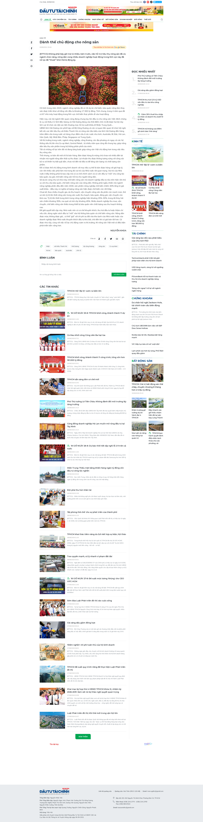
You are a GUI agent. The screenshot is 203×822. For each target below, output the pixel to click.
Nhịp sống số (98, 19)
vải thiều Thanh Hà (60, 246)
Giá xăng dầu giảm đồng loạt (81, 623)
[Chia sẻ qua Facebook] (31, 48)
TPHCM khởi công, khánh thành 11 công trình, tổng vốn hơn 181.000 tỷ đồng (96, 358)
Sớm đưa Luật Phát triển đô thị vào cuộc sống (89, 601)
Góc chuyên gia (59, 19)
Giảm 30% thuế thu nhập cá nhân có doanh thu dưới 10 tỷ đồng (150, 116)
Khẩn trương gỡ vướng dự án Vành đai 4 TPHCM (138, 414)
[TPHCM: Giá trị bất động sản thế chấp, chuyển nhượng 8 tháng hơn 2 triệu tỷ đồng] (147, 373)
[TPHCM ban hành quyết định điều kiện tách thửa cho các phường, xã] (156, 426)
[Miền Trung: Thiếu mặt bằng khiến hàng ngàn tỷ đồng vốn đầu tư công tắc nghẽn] (52, 475)
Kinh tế (48, 19)
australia (69, 250)
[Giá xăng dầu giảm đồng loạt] (52, 629)
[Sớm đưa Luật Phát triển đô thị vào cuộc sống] (52, 607)
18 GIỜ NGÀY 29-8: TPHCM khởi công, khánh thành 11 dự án (96, 314)
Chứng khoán (84, 19)
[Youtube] (148, 2)
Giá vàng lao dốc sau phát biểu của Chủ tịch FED (147, 239)
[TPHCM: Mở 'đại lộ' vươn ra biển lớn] (52, 298)
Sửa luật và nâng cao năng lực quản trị (139, 435)
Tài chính (72, 19)
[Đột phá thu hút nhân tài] (52, 497)
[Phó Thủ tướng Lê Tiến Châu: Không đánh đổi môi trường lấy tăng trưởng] (52, 408)
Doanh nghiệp (126, 19)
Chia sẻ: (93, 238)
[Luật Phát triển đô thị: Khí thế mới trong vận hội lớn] (52, 720)
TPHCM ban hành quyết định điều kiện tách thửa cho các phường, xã (156, 438)
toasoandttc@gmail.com (126, 807)
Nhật (47, 246)
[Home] (41, 19)
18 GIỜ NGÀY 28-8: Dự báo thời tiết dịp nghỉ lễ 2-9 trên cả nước (96, 447)
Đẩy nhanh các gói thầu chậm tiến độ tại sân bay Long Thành (156, 414)
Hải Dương (75, 246)
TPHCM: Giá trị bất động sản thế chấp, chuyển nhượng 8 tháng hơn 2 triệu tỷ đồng (147, 387)
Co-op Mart (113, 246)
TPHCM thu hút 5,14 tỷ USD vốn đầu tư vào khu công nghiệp (149, 102)
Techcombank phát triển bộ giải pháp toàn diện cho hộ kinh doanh (147, 259)
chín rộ (78, 250)
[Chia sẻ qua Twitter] (31, 54)
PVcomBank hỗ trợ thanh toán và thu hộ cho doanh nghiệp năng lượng (146, 279)
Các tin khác (49, 286)
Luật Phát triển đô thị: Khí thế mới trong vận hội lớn (92, 713)
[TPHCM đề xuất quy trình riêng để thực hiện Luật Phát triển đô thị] (52, 674)
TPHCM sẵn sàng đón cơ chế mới (83, 379)
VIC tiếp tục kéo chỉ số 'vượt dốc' (146, 344)
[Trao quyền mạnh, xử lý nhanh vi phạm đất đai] (52, 563)
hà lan (48, 250)
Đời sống (138, 19)
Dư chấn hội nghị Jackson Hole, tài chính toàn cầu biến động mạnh (147, 305)
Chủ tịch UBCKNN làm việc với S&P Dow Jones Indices (147, 327)
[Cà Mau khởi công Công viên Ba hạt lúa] (52, 342)
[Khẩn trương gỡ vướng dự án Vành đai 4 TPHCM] (139, 403)
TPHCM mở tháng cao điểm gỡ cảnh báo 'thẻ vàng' (150, 130)
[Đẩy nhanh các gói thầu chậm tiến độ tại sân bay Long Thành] (156, 403)
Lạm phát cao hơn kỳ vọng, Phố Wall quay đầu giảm (147, 352)
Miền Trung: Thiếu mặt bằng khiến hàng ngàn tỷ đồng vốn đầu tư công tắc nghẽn (95, 469)
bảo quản (58, 250)
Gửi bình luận (119, 274)
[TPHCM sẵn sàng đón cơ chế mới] (52, 386)
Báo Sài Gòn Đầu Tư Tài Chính (58, 10)
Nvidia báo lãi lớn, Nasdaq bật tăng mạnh (147, 336)
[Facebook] (144, 2)
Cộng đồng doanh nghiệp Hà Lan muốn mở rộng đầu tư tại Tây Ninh (96, 425)
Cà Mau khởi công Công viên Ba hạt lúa (86, 335)
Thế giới (147, 19)
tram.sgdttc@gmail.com (155, 791)
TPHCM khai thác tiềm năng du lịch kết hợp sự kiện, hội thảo (96, 534)
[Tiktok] (151, 2)
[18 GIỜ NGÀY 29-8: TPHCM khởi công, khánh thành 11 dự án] (52, 320)
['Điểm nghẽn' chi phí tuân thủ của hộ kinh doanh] (52, 652)
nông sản (102, 246)
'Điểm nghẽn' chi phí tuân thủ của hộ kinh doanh (91, 645)
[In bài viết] (31, 66)
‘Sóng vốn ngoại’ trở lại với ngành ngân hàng (146, 289)
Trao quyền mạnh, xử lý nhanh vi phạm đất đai (89, 556)
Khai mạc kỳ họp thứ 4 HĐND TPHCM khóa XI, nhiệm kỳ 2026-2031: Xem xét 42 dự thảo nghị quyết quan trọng (94, 690)
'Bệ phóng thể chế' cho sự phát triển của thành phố (92, 512)
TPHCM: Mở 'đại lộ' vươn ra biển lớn (84, 291)
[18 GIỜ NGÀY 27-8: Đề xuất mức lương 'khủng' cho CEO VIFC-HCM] (52, 585)
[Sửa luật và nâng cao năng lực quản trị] (139, 426)
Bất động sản (112, 19)
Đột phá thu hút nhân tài (79, 490)
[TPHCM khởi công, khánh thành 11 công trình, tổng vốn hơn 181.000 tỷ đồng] (52, 364)
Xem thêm (83, 737)
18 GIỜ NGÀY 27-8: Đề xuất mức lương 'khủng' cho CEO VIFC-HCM (95, 580)
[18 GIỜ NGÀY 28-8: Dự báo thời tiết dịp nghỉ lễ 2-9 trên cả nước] (52, 452)
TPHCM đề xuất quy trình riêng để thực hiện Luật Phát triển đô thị (96, 668)
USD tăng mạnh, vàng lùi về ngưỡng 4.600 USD (147, 268)
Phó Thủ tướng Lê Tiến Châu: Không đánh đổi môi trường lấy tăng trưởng (96, 403)
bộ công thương (88, 246)
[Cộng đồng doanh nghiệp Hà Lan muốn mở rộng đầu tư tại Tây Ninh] (52, 430)
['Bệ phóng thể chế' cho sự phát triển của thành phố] (52, 519)
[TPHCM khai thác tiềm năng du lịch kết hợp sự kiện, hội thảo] (52, 541)
